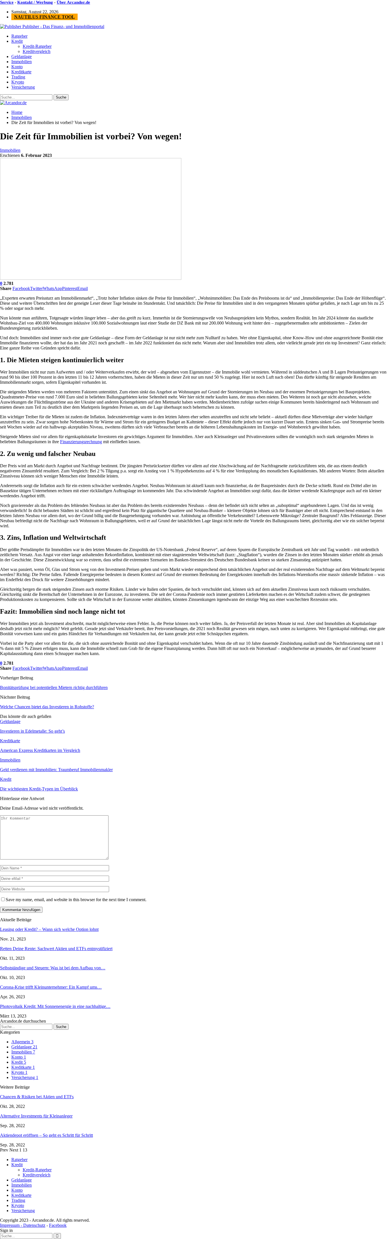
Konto (17, 66)
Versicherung (23, 87)
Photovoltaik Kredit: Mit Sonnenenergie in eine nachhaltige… (55, 1006)
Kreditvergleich (36, 51)
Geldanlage (21, 56)
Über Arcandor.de (73, 2)
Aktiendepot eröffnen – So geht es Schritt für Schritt (46, 1135)
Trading (18, 76)
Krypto (17, 82)
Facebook (58, 1225)
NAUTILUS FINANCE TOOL (44, 16)
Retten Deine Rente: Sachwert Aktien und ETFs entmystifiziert (56, 948)
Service (7, 2)
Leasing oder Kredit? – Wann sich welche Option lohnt (49, 929)
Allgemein (22, 1041)
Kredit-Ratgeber (37, 46)
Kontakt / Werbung (35, 2)
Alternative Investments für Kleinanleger (36, 1116)
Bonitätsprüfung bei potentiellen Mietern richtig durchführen (54, 687)
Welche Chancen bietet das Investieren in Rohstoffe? (47, 706)
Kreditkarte (21, 71)
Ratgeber (19, 36)
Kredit (17, 41)
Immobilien (21, 61)
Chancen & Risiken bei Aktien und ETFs (37, 1096)
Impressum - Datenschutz (22, 1225)
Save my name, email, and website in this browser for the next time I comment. (76, 899)
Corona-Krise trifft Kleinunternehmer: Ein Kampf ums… (51, 987)
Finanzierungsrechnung (81, 441)
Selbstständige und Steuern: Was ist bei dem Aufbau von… (52, 967)
